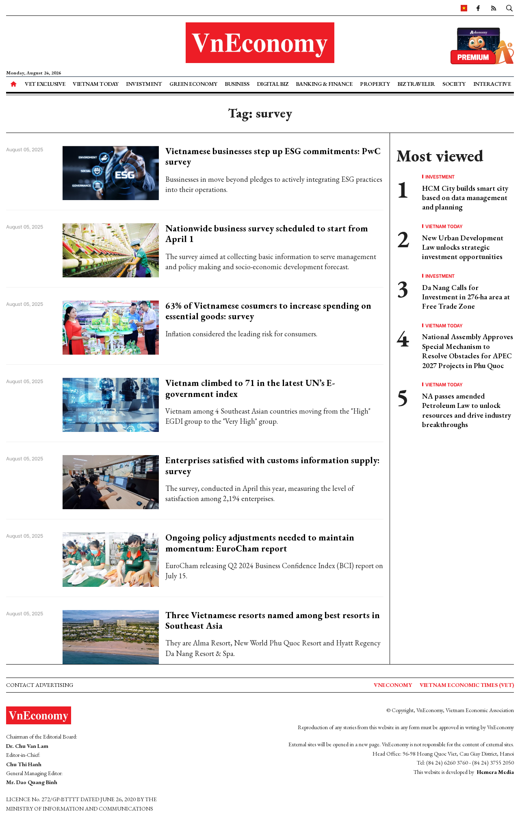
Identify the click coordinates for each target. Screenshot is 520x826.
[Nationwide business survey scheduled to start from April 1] (111, 249)
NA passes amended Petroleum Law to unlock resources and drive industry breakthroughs (466, 410)
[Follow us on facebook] (478, 7)
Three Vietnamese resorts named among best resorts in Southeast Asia (272, 620)
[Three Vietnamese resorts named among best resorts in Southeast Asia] (111, 636)
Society (454, 83)
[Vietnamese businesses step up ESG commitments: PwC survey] (111, 172)
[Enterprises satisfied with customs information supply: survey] (111, 481)
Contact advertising (39, 685)
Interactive (492, 83)
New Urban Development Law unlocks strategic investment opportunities (462, 247)
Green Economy (193, 83)
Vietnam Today (96, 83)
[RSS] (493, 7)
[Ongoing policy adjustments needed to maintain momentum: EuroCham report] (111, 558)
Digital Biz (272, 83)
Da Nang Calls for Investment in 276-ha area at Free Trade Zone (466, 297)
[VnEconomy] (464, 7)
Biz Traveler (416, 83)
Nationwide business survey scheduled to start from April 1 (266, 233)
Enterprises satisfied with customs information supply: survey (272, 465)
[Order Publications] (482, 45)
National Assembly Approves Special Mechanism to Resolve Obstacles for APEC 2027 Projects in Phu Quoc (467, 351)
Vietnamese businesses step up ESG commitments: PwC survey (273, 156)
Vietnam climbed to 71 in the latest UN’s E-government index (250, 388)
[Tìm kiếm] (509, 7)
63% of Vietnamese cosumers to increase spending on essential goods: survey (268, 311)
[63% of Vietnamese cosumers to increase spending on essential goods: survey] (111, 327)
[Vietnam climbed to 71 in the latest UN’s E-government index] (111, 404)
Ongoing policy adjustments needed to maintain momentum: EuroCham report (259, 543)
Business (237, 83)
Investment (144, 83)
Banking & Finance (324, 83)
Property (375, 83)
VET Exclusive (45, 83)
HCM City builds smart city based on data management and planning (465, 197)
